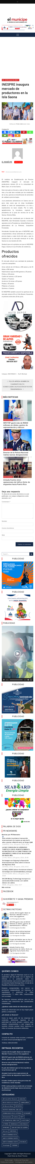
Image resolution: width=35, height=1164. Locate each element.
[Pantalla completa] (31, 680)
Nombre (4, 521)
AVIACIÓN (22, 1099)
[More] (17, 135)
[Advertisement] (17, 56)
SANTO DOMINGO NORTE (10, 1138)
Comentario (6, 501)
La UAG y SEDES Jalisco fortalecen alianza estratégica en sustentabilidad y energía (17, 871)
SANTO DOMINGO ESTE (10, 1134)
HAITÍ (22, 1117)
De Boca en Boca (8, 1106)
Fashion (15, 1117)
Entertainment (7, 1117)
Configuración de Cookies (24, 1162)
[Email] (5, 135)
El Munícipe (7, 162)
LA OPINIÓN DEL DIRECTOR (11, 1120)
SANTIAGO (13, 1131)
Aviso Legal (9, 1160)
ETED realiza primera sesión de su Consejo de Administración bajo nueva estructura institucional (17, 1088)
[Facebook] (5, 132)
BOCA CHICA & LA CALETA (10, 1102)
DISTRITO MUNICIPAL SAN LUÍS (12, 1109)
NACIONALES (12, 374)
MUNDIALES (14, 1124)
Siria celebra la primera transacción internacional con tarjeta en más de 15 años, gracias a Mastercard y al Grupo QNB (17, 840)
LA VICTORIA (25, 1120)
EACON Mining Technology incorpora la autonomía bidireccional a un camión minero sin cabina (16, 881)
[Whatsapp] (30, 132)
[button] (17, 653)
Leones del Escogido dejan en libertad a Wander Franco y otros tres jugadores (20, 914)
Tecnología (6, 1145)
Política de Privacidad (21, 1160)
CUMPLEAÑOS (25, 1102)
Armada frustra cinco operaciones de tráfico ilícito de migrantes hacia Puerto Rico (16, 482)
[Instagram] (11, 135)
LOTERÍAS (6, 1124)
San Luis (5, 1131)
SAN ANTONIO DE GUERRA (20, 1127)
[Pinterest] (24, 132)
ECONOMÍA (27, 1113)
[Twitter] (11, 132)
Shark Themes (22, 1156)
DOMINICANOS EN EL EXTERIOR (12, 1113)
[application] (17, 653)
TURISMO (15, 1145)
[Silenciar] (28, 680)
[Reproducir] (4, 680)
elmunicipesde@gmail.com (14, 171)
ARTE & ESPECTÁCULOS (10, 1099)
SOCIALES (23, 1142)
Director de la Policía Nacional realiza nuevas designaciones (15, 454)
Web (3, 535)
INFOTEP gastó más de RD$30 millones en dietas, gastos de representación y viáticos (15, 425)
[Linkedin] (17, 132)
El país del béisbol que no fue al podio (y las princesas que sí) (21, 940)
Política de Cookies (7, 1162)
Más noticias (6, 887)
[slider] (16, 679)
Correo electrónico (8, 528)
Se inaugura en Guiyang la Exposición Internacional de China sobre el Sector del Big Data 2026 (16, 862)
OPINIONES (6, 1127)
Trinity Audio (19, 124)
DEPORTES (18, 1106)
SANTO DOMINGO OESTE (10, 1142)
